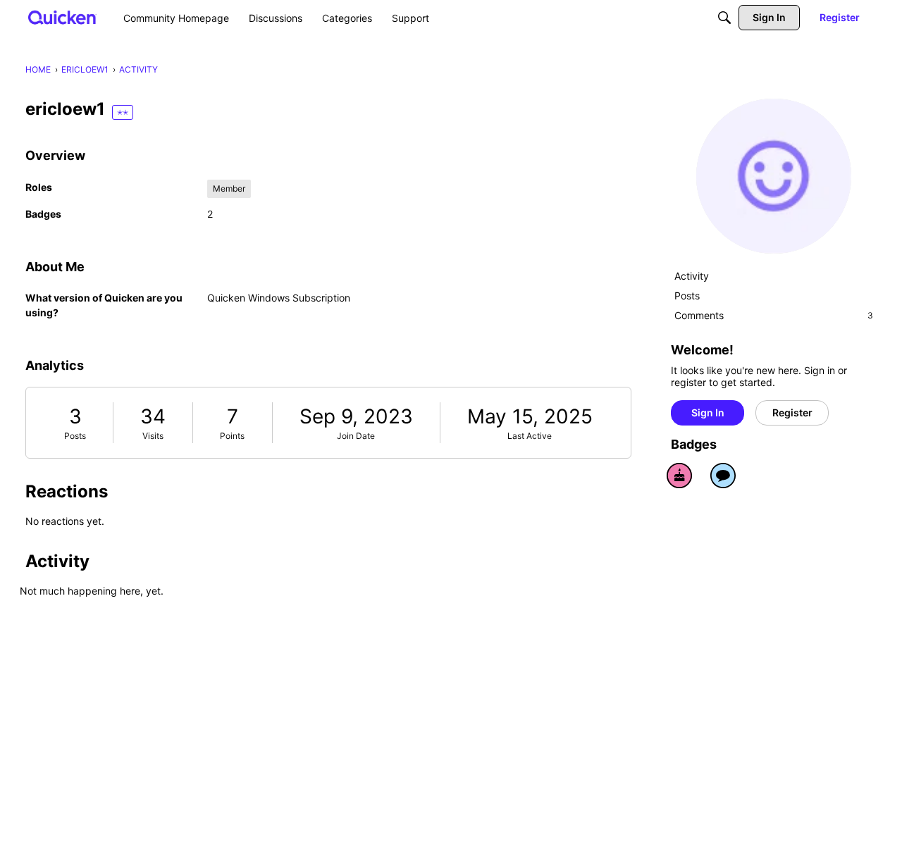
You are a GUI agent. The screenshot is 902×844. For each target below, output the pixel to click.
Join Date (356, 435)
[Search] (724, 17)
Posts (75, 435)
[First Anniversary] (679, 475)
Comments (773, 315)
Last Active (529, 435)
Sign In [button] (707, 412)
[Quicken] (62, 17)
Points (232, 435)
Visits (152, 435)
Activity (691, 276)
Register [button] (792, 412)
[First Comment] (723, 475)
